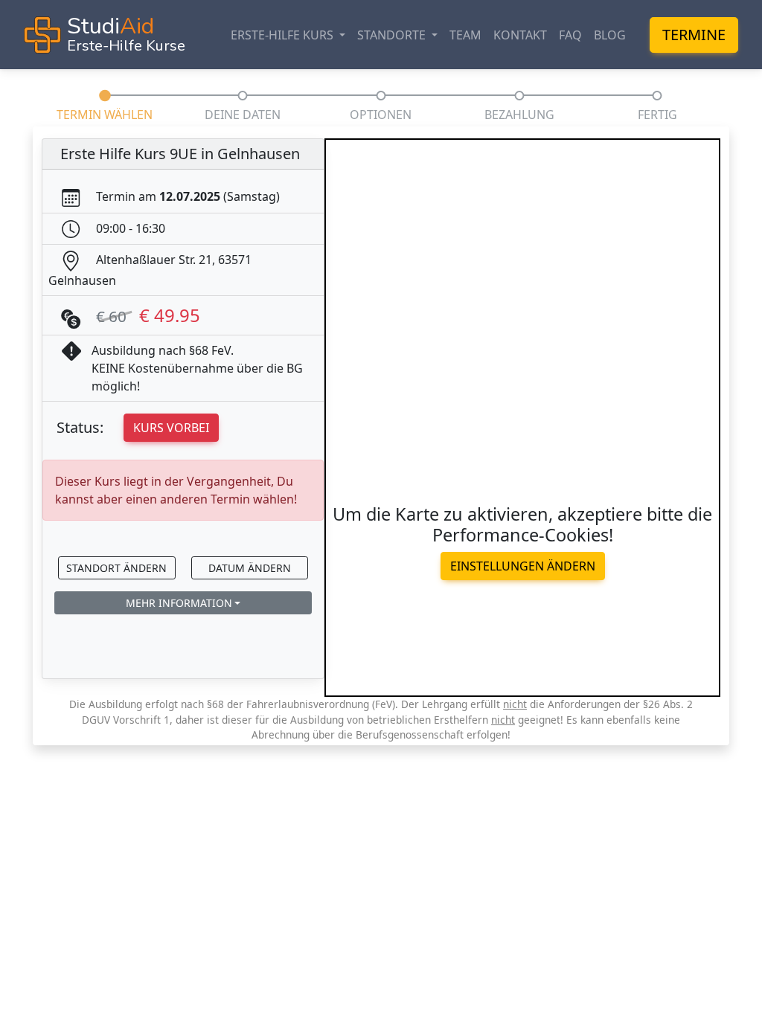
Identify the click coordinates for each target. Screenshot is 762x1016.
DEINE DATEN (243, 114)
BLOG (610, 35)
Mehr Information (179, 603)
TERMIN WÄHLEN (105, 114)
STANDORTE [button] (393, 35)
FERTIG (657, 114)
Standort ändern (116, 568)
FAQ (570, 35)
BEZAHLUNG (519, 114)
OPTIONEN (381, 114)
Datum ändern (249, 568)
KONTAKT (520, 35)
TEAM (465, 35)
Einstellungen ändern (522, 566)
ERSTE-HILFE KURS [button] (283, 35)
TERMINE (694, 35)
